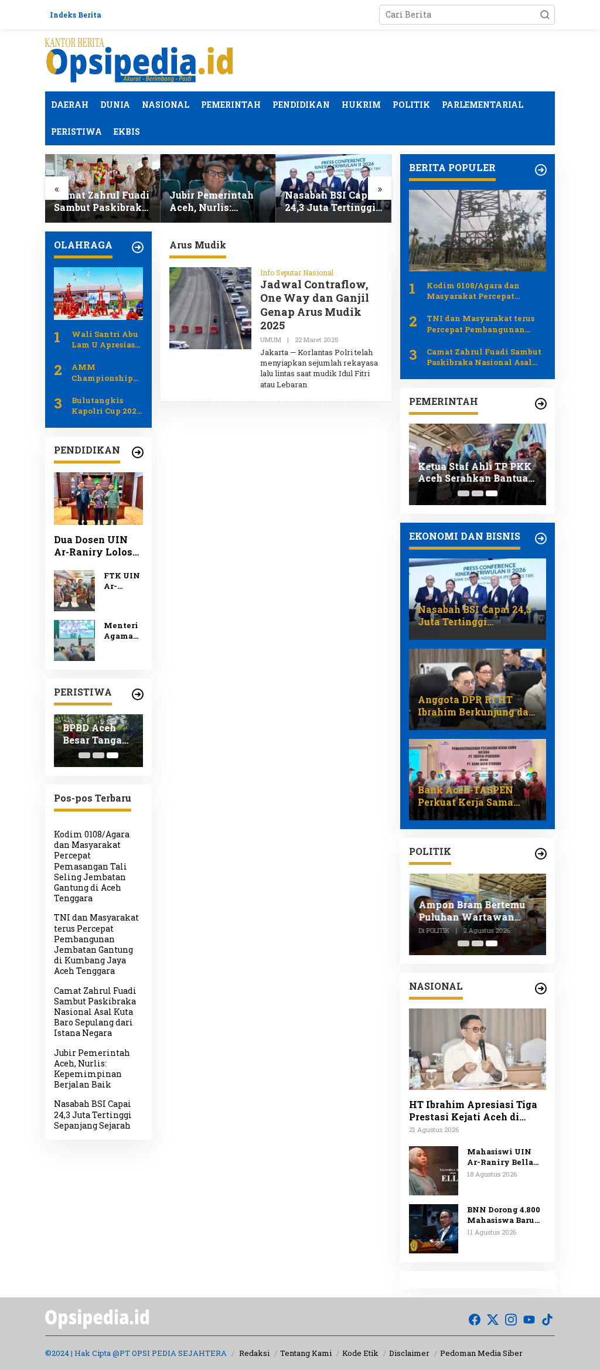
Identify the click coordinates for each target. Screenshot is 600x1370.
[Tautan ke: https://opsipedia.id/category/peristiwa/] (138, 694)
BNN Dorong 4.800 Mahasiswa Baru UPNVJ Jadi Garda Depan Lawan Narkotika (505, 1214)
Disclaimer (409, 1353)
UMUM (270, 339)
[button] (545, 15)
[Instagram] (511, 1319)
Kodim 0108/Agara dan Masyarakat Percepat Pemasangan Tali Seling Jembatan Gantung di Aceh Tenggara (91, 866)
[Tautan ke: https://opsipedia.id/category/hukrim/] (541, 404)
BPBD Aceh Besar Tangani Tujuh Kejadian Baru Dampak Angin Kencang (97, 734)
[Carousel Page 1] (84, 755)
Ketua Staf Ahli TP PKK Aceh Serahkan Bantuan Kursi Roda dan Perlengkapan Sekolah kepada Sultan (476, 473)
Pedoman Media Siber (481, 1353)
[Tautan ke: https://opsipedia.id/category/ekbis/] (541, 538)
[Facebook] (474, 1319)
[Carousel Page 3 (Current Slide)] (112, 755)
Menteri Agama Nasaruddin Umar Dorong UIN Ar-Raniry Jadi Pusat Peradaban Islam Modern (122, 630)
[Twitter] (492, 1319)
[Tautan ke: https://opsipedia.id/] (138, 247)
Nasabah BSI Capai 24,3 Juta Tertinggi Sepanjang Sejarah (331, 201)
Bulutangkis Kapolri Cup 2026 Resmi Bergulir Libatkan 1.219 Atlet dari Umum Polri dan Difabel (106, 405)
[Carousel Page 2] (98, 755)
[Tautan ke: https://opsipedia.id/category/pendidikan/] (138, 452)
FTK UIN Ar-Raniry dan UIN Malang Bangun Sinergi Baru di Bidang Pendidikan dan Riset (122, 580)
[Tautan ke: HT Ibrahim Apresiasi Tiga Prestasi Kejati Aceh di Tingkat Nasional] (477, 1049)
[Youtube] (529, 1319)
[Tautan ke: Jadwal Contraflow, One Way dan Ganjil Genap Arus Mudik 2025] (210, 307)
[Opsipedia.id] (139, 59)
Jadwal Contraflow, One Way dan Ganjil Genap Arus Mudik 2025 (314, 304)
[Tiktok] (547, 1319)
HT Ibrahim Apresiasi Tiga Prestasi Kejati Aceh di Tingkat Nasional (473, 1111)
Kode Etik (360, 1353)
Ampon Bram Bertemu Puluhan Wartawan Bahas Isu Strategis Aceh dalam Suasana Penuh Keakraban (471, 911)
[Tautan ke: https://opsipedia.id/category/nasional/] (541, 989)
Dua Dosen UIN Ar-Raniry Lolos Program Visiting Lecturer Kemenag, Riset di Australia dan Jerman (97, 546)
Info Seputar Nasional (296, 272)
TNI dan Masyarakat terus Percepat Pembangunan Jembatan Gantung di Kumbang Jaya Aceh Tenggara (96, 944)
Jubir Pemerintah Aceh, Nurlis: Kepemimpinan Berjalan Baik (211, 201)
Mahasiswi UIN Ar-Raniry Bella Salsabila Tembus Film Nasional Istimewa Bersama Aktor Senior (505, 1156)
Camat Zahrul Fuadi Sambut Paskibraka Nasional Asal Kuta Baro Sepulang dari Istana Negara (101, 201)
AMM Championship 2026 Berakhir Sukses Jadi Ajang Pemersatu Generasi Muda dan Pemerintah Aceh (106, 372)
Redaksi (254, 1353)
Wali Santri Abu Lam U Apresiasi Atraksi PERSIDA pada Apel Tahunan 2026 (105, 339)
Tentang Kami (306, 1353)
